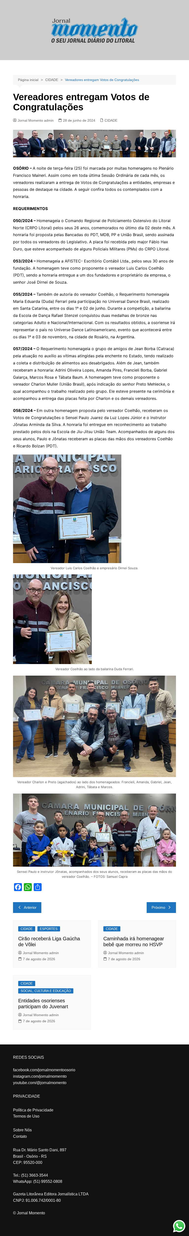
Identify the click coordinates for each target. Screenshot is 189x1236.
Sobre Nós (22, 1130)
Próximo (158, 907)
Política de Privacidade (33, 1110)
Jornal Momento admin (36, 120)
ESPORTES (49, 929)
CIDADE (111, 120)
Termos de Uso (26, 1116)
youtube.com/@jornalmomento (39, 1083)
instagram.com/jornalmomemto (40, 1076)
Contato (20, 1136)
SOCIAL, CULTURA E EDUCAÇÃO (46, 991)
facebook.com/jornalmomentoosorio (44, 1070)
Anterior (30, 907)
